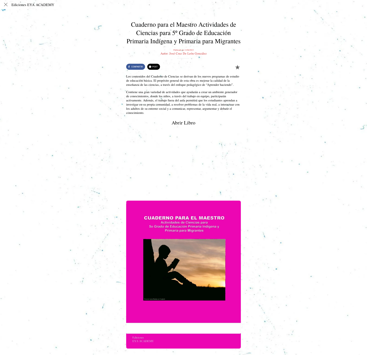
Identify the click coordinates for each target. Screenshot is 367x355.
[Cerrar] (5, 4)
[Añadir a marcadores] (237, 67)
